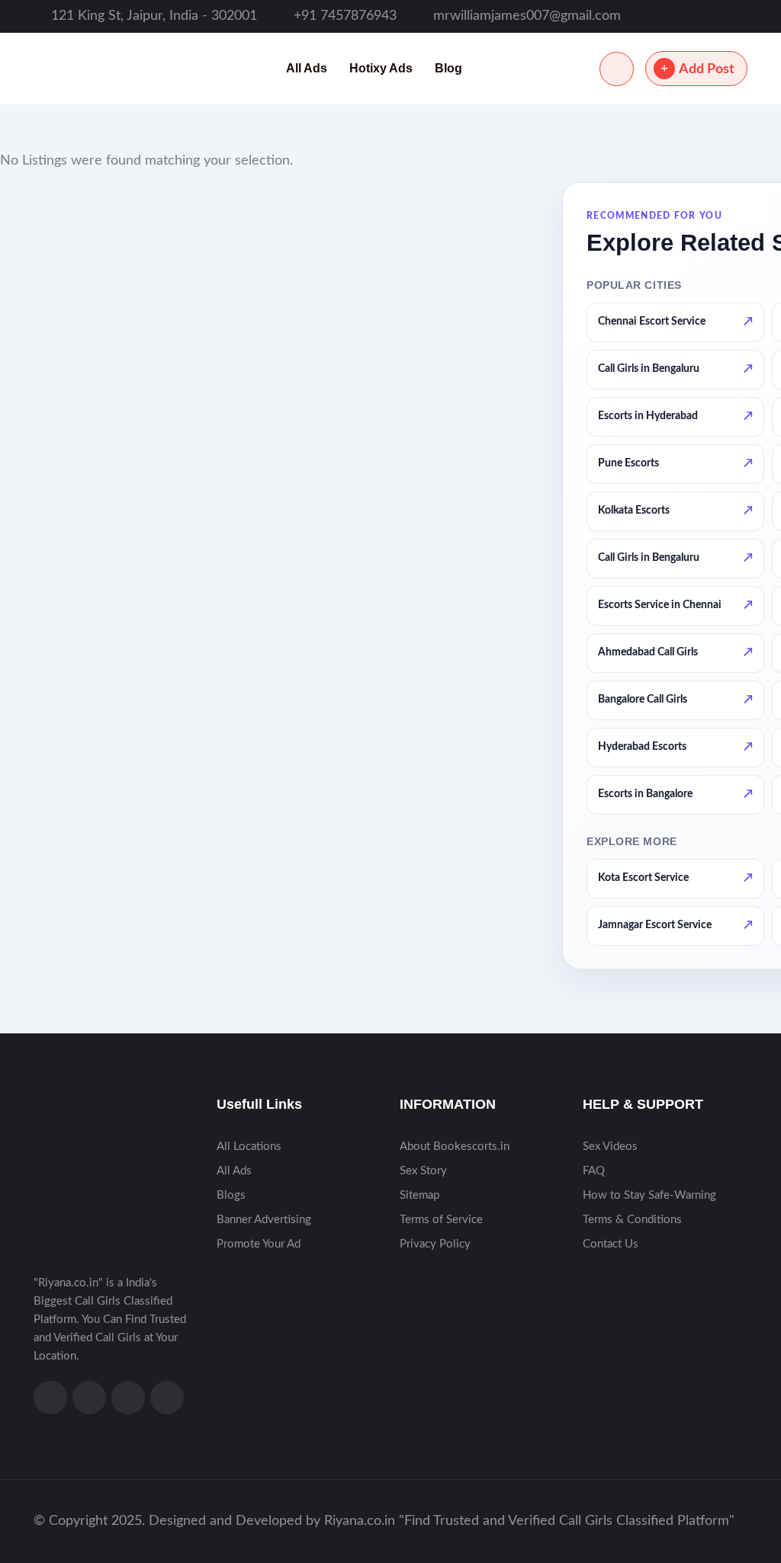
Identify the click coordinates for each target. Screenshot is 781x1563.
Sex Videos (610, 1146)
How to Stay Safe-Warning (649, 1195)
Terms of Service (441, 1219)
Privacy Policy (435, 1244)
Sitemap (419, 1195)
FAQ (594, 1171)
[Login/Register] (616, 69)
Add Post (706, 69)
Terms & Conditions (632, 1219)
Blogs (231, 1195)
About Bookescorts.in (454, 1146)
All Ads (306, 68)
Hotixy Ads (381, 68)
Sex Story (423, 1171)
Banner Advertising (264, 1219)
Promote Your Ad (259, 1244)
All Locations (249, 1146)
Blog (448, 68)
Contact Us (610, 1244)
